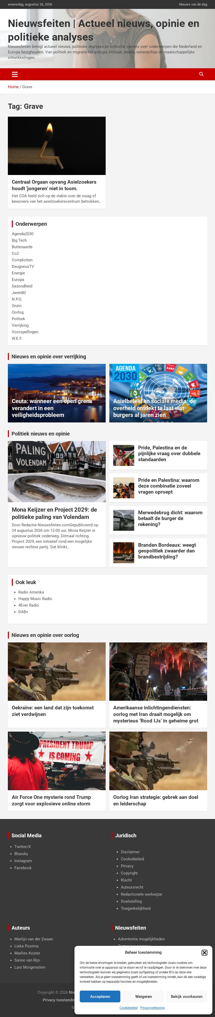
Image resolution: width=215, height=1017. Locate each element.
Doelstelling (131, 901)
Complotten (22, 260)
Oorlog (18, 312)
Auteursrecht (132, 887)
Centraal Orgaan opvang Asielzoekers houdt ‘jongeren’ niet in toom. (54, 185)
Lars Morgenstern (29, 967)
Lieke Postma (26, 946)
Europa (18, 279)
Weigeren (143, 996)
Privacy (127, 866)
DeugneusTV (23, 266)
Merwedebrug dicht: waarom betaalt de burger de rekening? (170, 519)
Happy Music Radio (35, 598)
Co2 (15, 253)
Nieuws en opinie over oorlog (45, 635)
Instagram (23, 860)
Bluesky (21, 853)
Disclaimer (130, 852)
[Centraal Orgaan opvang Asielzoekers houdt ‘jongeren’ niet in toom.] (57, 145)
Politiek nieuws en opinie (41, 434)
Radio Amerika (31, 592)
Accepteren (100, 996)
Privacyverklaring (152, 1008)
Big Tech (19, 240)
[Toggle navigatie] (15, 74)
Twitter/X (22, 846)
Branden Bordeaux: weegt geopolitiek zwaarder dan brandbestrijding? (167, 551)
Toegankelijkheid (135, 908)
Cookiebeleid (129, 1008)
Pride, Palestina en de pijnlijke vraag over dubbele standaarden (169, 454)
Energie (18, 273)
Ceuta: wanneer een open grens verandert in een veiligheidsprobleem (52, 408)
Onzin (17, 305)
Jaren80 (19, 292)
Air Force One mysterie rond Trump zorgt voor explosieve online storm (51, 800)
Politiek (18, 319)
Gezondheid (22, 286)
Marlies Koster (27, 953)
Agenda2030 (22, 233)
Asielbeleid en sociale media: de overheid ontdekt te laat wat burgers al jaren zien (154, 408)
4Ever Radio (28, 605)
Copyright (129, 873)
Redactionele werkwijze (141, 894)
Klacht (126, 880)
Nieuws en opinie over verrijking (49, 356)
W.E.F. (17, 338)
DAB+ (23, 611)
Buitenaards (22, 247)
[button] (204, 952)
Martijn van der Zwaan (33, 939)
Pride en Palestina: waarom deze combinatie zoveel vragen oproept (168, 486)
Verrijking (20, 325)
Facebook (23, 868)
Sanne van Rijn (27, 960)
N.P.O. (17, 299)
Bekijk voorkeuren (186, 996)
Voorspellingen (25, 332)
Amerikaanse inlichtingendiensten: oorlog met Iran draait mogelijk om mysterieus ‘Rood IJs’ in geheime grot (155, 714)
